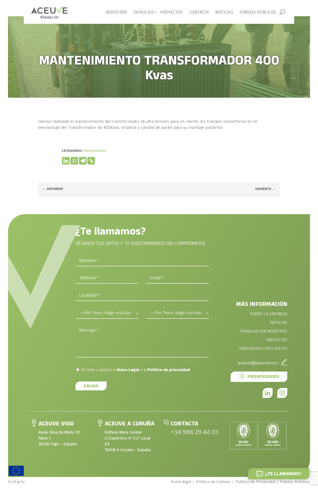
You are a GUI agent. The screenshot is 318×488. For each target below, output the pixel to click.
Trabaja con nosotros (263, 332)
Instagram (282, 393)
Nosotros (116, 13)
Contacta (199, 13)
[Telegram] (83, 161)
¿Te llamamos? (283, 474)
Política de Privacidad (255, 483)
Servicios (144, 13)
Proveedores (263, 377)
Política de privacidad (168, 370)
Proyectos (171, 13)
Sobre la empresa (268, 315)
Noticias (224, 13)
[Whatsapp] (74, 161)
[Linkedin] (66, 161)
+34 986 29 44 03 (194, 433)
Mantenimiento (95, 151)
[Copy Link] (91, 161)
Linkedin (268, 393)
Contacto (16, 483)
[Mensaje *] (142, 357)
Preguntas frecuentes (263, 349)
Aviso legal (181, 483)
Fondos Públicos (295, 483)
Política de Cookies (213, 483)
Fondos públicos (258, 13)
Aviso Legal (128, 370)
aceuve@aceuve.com (258, 363)
